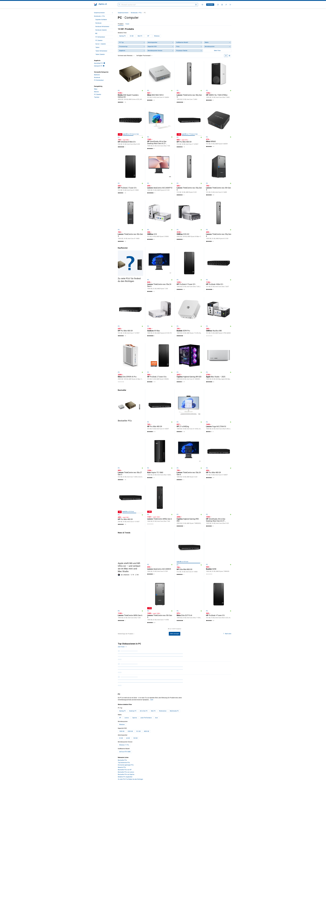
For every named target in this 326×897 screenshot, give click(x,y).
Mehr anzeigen (174, 633)
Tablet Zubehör (100, 54)
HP (148, 36)
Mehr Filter (217, 50)
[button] (142, 90)
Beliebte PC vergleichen (125, 800)
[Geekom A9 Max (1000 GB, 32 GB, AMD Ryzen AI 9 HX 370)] (159, 317)
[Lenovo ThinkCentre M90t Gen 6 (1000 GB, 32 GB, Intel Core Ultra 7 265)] (130, 602)
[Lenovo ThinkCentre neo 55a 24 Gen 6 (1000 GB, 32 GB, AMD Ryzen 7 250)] (159, 270)
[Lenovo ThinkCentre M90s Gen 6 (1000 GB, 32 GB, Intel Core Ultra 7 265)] (159, 506)
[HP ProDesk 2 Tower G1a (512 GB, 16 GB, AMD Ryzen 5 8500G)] (159, 363)
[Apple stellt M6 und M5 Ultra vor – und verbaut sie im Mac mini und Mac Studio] (130, 553)
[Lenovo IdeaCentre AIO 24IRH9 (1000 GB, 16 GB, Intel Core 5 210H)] (159, 555)
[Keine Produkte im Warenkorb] (230, 4)
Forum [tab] (127, 24)
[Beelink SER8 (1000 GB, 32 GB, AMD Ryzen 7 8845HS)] (218, 555)
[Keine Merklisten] (226, 4)
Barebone (97, 75)
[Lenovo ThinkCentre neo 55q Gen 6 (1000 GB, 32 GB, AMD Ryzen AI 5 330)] (218, 221)
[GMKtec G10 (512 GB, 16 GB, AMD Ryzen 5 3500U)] (159, 221)
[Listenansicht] (229, 55)
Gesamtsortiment (99, 12)
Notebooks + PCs (99, 16)
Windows (157, 36)
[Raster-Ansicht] (226, 55)
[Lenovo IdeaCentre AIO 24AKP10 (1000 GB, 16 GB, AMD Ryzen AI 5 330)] (159, 175)
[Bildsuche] (196, 4)
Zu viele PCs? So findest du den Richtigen (130, 802)
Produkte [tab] (120, 24)
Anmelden (210, 4)
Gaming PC (122, 36)
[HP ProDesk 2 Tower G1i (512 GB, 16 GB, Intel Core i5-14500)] (130, 175)
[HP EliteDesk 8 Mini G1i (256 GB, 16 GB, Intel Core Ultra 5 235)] (130, 128)
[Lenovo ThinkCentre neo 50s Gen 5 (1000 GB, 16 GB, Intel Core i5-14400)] (130, 221)
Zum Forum (121, 647)
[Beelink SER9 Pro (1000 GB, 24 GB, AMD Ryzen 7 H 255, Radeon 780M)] (189, 317)
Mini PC (140, 36)
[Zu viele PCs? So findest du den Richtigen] (130, 265)
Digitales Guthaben (101, 19)
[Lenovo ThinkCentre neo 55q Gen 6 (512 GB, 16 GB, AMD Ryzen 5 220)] (189, 175)
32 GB (131, 36)
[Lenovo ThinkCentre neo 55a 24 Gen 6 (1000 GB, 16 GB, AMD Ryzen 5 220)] (189, 459)
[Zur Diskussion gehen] (174, 657)
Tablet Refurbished (101, 51)
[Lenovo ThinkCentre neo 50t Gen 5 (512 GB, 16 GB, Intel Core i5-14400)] (218, 175)
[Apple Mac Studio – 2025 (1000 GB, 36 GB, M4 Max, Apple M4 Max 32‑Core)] (218, 363)
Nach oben (228, 633)
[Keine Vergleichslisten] (222, 4)
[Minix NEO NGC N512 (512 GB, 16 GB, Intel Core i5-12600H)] (159, 82)
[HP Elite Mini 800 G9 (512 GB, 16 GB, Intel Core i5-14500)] (189, 555)
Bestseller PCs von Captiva (126, 798)
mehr (151, 723)
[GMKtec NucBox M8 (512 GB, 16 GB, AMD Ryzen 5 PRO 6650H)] (218, 317)
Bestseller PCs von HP (125, 793)
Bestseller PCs (122, 783)
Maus (95, 89)
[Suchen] (119, 4)
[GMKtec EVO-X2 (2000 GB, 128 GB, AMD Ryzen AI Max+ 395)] (189, 221)
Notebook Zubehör (101, 30)
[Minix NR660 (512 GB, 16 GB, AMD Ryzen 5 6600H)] (218, 128)
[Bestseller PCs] (130, 405)
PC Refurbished (100, 37)
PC (96, 33)
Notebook (98, 23)
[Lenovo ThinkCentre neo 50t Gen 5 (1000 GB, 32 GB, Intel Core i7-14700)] (159, 602)
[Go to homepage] (100, 4)
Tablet (97, 47)
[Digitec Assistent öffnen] (218, 4)
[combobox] (130, 55)
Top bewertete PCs (124, 786)
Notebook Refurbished (102, 26)
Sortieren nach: (122, 55)
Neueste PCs (122, 790)
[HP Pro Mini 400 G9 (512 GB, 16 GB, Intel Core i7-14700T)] (189, 128)
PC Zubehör (98, 40)
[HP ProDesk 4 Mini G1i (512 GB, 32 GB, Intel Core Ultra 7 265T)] (218, 270)
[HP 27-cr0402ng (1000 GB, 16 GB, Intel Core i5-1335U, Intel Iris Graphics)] (189, 412)
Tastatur (96, 97)
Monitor (96, 92)
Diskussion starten (224, 645)
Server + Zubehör (100, 44)
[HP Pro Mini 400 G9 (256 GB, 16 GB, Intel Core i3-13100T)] (130, 506)
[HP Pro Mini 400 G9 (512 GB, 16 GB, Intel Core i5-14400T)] (218, 459)
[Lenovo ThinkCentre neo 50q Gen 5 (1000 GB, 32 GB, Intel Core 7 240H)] (189, 82)
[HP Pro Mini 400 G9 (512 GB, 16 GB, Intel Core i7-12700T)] (130, 317)
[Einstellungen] (202, 4)
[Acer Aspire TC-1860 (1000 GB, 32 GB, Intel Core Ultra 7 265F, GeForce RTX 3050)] (159, 459)
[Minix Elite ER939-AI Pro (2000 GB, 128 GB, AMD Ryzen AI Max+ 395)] (130, 363)
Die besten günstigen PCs (126, 788)
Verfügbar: (139, 55)
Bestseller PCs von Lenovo (126, 795)
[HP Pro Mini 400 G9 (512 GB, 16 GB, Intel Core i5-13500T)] (159, 412)
